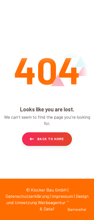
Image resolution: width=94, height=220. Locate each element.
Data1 (49, 208)
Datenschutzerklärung (27, 196)
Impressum (62, 196)
